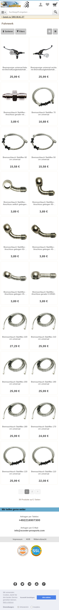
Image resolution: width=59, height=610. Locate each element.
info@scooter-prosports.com (29, 530)
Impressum (18, 539)
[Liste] (55, 31)
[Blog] (29, 584)
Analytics (36, 607)
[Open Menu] (4, 12)
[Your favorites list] (47, 5)
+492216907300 (29, 520)
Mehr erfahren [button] (8, 602)
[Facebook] (15, 584)
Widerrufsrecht (40, 539)
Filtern (22, 31)
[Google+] (43, 584)
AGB (28, 539)
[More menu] (40, 5)
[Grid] (49, 31)
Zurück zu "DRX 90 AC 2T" (13, 17)
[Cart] (55, 5)
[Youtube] (36, 584)
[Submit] (55, 12)
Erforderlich (24, 607)
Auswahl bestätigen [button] (27, 597)
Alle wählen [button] (46, 597)
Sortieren (8, 31)
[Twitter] (22, 584)
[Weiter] (37, 491)
